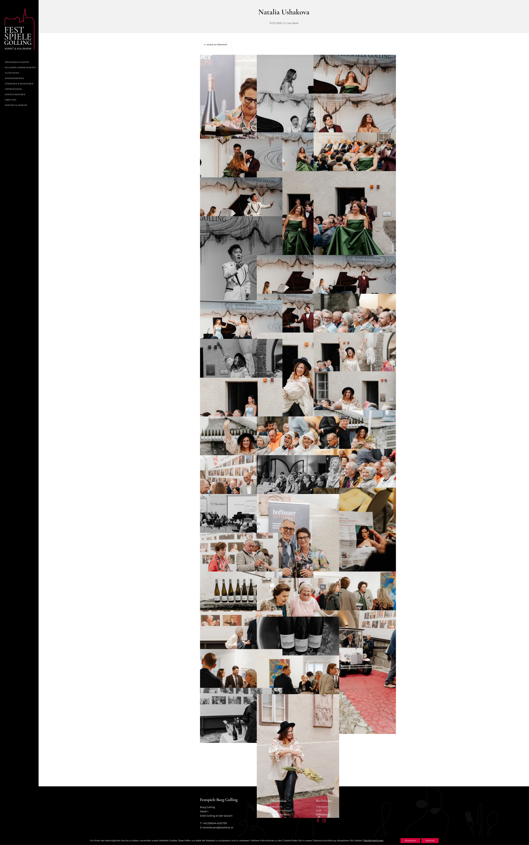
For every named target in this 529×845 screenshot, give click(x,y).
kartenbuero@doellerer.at (218, 827)
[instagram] (324, 820)
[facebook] (318, 820)
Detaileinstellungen (373, 840)
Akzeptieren (410, 840)
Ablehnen (429, 840)
